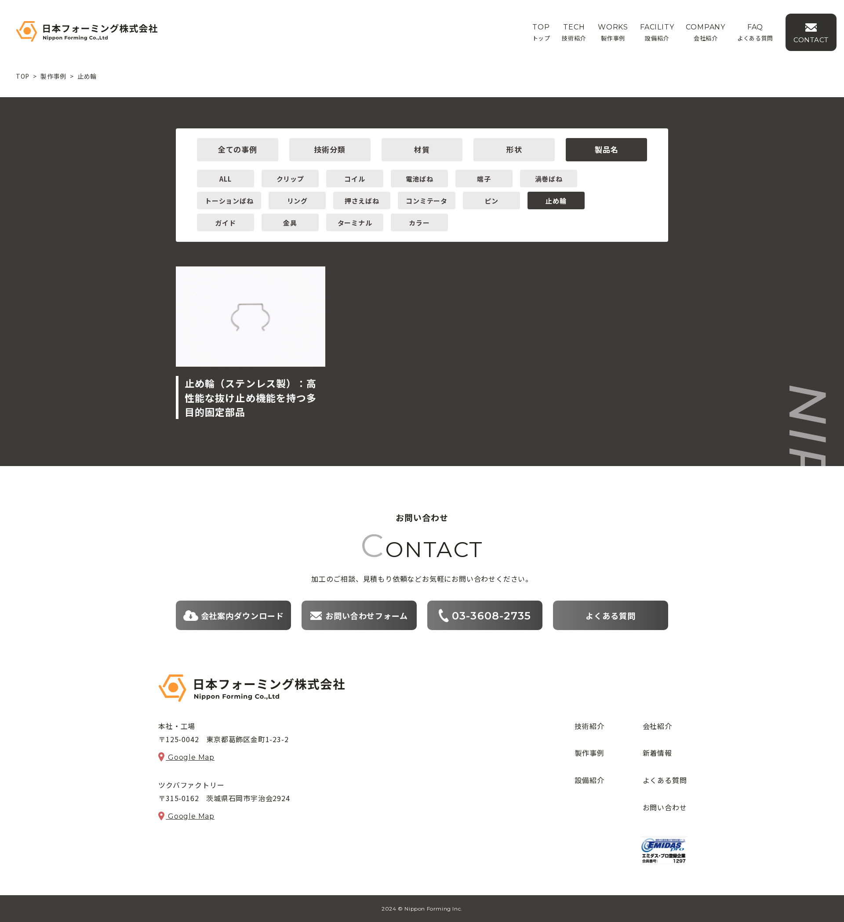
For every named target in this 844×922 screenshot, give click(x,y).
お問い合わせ (665, 807)
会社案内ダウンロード (242, 615)
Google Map (190, 757)
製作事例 (589, 752)
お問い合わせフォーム (366, 615)
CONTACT (811, 40)
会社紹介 (657, 726)
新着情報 (657, 752)
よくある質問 (610, 615)
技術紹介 (589, 726)
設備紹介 (589, 780)
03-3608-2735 (491, 615)
